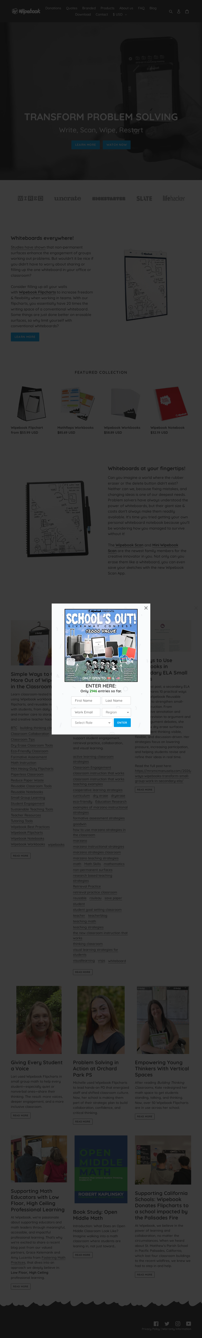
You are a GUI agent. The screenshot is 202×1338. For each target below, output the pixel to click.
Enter (122, 722)
